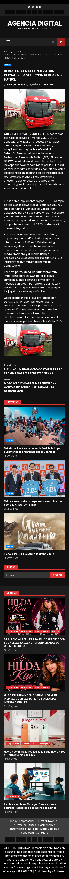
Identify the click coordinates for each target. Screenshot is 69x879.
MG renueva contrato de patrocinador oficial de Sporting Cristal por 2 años (34, 478)
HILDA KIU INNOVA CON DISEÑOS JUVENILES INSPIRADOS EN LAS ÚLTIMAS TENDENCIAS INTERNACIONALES (34, 672)
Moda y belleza (42, 631)
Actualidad (12, 631)
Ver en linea (61, 42)
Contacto (42, 833)
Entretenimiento (46, 821)
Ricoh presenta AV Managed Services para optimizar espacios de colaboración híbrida (34, 781)
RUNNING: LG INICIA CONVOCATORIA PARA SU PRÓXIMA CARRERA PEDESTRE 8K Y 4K (34, 369)
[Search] (53, 42)
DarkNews (41, 871)
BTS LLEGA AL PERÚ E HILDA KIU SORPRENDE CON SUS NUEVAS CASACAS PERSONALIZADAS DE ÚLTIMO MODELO (34, 616)
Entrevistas (19, 825)
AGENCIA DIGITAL (34, 23)
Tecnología (42, 744)
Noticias (55, 631)
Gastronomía (46, 825)
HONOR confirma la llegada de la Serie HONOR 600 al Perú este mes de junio (34, 729)
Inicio (13, 821)
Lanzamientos (28, 744)
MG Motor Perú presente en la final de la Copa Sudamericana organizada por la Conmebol (34, 426)
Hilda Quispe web (15, 84)
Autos (7, 65)
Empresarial (26, 631)
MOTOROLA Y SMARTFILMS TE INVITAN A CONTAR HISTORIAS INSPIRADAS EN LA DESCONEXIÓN (30, 385)
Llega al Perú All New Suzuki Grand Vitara (34, 531)
